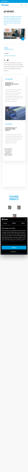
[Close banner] (25, 219)
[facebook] (4, 60)
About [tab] (23, 223)
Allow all (14, 247)
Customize (13, 251)
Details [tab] (14, 223)
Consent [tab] (5, 223)
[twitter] (8, 60)
